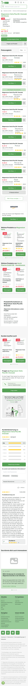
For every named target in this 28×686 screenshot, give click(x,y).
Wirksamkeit (6, 475)
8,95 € (4, 163)
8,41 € (4, 146)
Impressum (3, 637)
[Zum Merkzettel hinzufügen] (10, 19)
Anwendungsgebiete (5, 625)
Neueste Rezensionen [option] (8, 481)
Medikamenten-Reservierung (6, 602)
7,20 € (4, 95)
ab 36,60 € (20, 286)
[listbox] (14, 481)
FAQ (2, 607)
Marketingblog (18, 604)
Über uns (2, 600)
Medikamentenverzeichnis (6, 621)
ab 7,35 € (6, 357)
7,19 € (4, 58)
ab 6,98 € (6, 251)
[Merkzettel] (18, 2)
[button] (23, 2)
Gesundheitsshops (4, 618)
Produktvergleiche (4, 626)
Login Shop (17, 600)
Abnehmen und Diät (7, 10)
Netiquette (3, 639)
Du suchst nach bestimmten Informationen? (14, 469)
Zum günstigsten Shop (13, 39)
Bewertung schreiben (14, 464)
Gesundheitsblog (4, 604)
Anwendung (14, 475)
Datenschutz (10, 637)
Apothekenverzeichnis (5, 616)
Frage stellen (14, 390)
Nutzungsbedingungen (19, 637)
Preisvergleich (7, 254)
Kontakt (2, 609)
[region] (14, 515)
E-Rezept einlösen (14, 192)
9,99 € (4, 180)
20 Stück (4, 35)
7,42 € (4, 112)
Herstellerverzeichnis (5, 620)
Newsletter (3, 605)
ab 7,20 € (6, 286)
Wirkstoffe (3, 623)
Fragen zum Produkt (12, 43)
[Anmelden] (21, 2)
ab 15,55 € (19, 357)
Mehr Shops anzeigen (13, 198)
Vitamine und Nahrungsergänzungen (20, 10)
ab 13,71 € (19, 251)
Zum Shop (11, 66)
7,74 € (4, 129)
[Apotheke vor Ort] (15, 2)
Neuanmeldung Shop (19, 602)
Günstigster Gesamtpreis (14, 89)
